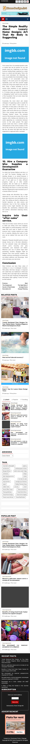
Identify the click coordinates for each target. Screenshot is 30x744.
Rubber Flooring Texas (21, 484)
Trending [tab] (25, 399)
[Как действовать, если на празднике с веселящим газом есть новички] (6, 442)
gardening (5, 479)
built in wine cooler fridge (20, 471)
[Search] (28, 19)
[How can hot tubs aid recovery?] (15, 342)
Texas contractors (22, 489)
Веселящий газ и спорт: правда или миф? (15, 681)
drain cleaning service (8, 476)
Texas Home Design (8, 494)
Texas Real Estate (20, 497)
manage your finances (21, 481)
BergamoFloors (7, 471)
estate (25, 476)
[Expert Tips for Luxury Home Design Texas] (15, 374)
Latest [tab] (7, 399)
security (16, 486)
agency (25, 465)
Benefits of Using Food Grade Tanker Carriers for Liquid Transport (19, 425)
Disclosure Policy (16, 738)
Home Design (5, 23)
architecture (6, 468)
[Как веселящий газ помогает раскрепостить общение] (6, 433)
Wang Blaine (13, 43)
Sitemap (24, 738)
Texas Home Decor (22, 492)
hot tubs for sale (22, 479)
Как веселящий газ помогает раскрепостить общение (19, 434)
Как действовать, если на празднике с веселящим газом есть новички (19, 443)
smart (25, 486)
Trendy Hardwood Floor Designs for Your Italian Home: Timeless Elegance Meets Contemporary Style (15, 324)
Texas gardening (7, 492)
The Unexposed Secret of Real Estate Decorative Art (8, 286)
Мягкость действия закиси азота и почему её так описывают (19, 416)
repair (4, 484)
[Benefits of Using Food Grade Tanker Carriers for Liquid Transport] (6, 425)
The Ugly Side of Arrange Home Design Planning (23, 286)
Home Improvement (16, 413)
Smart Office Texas (8, 489)
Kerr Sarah (14, 328)
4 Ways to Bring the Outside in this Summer (15, 685)
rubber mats (6, 486)
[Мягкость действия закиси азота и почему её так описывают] (6, 416)
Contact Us (7, 738)
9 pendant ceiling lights (8, 465)
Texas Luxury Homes (8, 497)
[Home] (3, 19)
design (25, 473)
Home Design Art (19, 705)
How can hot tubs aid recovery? (12, 357)
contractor (5, 473)
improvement (6, 481)
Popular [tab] (15, 399)
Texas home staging (21, 494)
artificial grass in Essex (21, 468)
